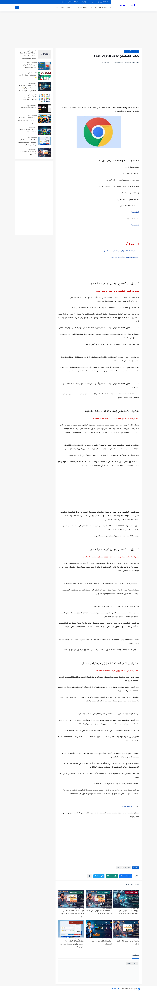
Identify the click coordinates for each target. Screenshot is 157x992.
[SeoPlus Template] (138, 989)
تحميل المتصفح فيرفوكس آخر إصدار (124, 257)
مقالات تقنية (71, 7)
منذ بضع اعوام (31, 62)
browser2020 (127, 807)
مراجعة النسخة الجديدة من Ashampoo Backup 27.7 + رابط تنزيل (72, 914)
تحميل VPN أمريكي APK (29, 107)
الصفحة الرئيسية (102, 2)
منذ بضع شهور (31, 51)
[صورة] (44, 54)
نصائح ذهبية (60, 7)
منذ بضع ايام (31, 83)
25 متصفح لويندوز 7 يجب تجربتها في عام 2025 (28, 98)
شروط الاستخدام (73, 2)
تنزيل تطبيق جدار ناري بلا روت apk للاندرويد (28, 66)
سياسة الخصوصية (88, 2)
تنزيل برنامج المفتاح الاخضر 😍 (28, 76)
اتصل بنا (62, 2)
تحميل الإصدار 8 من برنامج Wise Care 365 (28, 131)
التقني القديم (127, 5)
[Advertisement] (78, 30)
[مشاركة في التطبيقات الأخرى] (89, 876)
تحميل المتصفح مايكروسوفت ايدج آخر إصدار (121, 251)
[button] (125, 876)
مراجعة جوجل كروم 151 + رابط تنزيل (28, 153)
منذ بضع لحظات (133, 908)
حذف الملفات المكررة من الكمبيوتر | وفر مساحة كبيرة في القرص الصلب (72, 944)
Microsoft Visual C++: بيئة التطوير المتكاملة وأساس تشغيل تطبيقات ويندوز (28, 55)
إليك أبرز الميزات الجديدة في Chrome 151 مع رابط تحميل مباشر (27, 120)
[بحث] (17, 7)
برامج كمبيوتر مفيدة (85, 7)
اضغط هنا (135, 212)
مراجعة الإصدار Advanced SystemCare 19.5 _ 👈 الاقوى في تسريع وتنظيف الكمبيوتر (28, 88)
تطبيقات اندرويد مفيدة (102, 7)
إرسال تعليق (131, 963)
